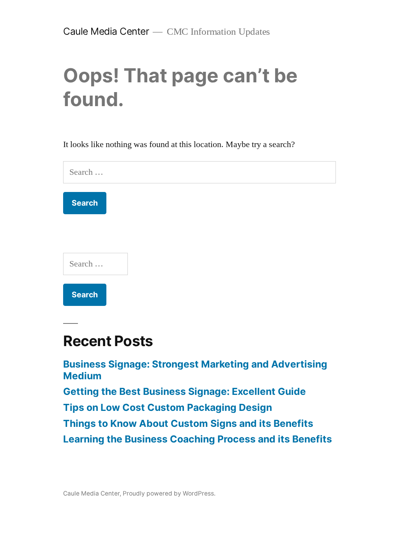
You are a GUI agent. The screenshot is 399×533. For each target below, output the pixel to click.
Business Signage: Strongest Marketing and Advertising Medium (195, 370)
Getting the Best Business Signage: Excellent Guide (184, 391)
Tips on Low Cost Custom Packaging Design (167, 407)
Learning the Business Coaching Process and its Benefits (197, 439)
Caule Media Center (106, 31)
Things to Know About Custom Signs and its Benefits (188, 423)
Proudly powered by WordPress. (169, 493)
